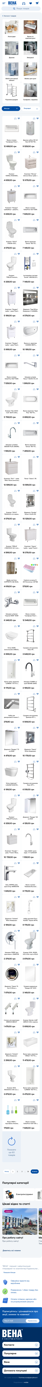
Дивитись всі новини (12, 1250)
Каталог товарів (9, 16)
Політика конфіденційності (28, 1378)
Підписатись (32, 1321)
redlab (26, 1382)
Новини (8, 1211)
